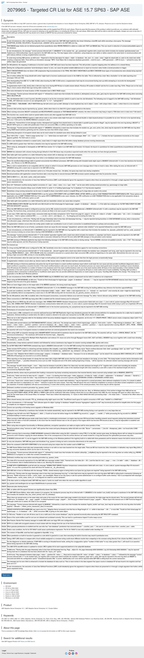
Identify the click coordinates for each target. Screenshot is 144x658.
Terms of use (10, 653)
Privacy (4, 653)
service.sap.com (52, 26)
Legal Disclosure (18, 653)
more (38, 631)
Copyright (26, 653)
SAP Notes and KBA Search (26, 641)
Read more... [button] (7, 575)
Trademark (33, 653)
